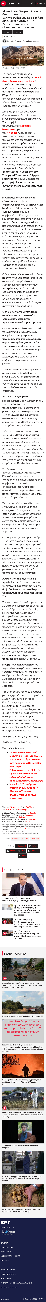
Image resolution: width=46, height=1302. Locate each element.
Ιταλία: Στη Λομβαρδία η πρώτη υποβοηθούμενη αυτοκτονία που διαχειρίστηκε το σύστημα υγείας (22, 1178)
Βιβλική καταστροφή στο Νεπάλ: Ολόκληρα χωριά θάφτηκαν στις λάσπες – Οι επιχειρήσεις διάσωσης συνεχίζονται (22, 985)
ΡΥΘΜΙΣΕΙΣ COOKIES (8, 1287)
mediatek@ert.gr (7, 1227)
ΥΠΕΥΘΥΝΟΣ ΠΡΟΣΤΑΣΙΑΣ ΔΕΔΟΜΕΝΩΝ (16, 1283)
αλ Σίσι (25, 839)
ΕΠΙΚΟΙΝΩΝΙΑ (6, 1278)
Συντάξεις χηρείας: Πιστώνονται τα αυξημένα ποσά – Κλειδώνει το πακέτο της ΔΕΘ (27, 935)
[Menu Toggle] (18, 3)
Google (33, 813)
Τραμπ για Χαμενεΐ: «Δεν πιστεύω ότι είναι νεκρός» (20, 1147)
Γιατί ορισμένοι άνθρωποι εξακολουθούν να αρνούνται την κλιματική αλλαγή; (21, 1210)
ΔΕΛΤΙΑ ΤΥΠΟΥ (6, 1252)
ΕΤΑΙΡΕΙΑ (4, 1243)
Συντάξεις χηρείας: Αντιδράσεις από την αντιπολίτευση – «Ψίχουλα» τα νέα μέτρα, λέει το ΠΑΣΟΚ (28, 923)
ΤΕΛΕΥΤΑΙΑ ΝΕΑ (15, 954)
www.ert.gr (5, 1299)
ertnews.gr (22, 828)
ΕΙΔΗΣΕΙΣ (7, 32)
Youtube (32, 819)
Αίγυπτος (15, 839)
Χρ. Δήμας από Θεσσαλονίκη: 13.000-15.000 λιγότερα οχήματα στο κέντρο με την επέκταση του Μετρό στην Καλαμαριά (27, 910)
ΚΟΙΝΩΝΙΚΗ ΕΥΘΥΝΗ (8, 1274)
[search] (32, 3)
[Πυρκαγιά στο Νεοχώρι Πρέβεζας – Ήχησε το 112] (23, 1002)
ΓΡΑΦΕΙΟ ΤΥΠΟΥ (7, 1247)
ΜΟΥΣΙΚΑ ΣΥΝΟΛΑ (8, 1270)
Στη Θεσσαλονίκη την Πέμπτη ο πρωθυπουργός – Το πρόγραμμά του (19, 899)
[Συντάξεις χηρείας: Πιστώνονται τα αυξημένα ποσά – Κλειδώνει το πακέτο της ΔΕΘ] (7, 933)
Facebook (29, 815)
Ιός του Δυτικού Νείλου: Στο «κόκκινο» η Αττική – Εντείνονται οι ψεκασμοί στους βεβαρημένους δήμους (22, 1115)
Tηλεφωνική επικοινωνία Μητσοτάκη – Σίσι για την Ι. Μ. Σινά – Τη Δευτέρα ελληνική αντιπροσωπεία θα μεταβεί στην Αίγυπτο (26, 759)
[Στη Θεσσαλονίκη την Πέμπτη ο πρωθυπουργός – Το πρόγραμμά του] (23, 884)
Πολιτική (17, 32)
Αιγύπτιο (12, 132)
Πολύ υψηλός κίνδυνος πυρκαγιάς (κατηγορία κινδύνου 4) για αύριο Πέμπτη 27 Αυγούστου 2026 (21, 1082)
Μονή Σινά (35, 839)
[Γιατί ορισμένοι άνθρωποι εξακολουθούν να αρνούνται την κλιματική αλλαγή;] (23, 1195)
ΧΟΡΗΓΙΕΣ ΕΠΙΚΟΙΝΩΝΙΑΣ (10, 1256)
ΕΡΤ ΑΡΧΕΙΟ (5, 1260)
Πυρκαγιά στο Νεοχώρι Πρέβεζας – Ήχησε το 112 (22, 1016)
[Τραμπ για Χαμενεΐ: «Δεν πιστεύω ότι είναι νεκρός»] (23, 1131)
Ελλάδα (29, 807)
